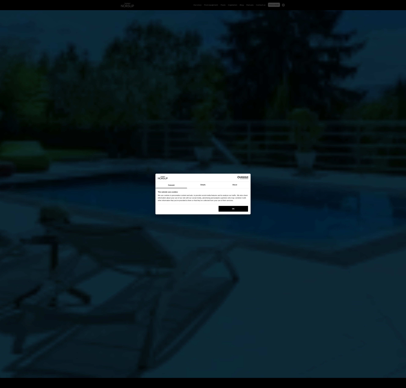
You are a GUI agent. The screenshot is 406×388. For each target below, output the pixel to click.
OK (233, 209)
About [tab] (234, 185)
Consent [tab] (171, 185)
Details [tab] (203, 185)
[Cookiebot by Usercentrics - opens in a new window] (239, 177)
